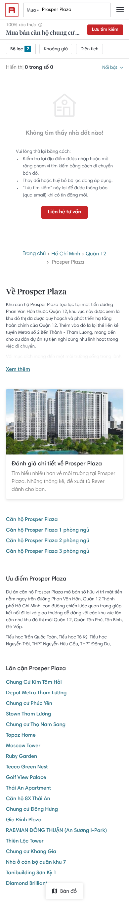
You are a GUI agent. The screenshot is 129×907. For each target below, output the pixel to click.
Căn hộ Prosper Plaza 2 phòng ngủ (47, 541)
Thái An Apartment (28, 788)
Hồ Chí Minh (65, 254)
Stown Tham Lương (28, 714)
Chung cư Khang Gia (31, 852)
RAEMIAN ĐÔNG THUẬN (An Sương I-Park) (56, 831)
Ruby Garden (21, 756)
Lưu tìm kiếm (105, 29)
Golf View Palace (26, 778)
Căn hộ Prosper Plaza (32, 520)
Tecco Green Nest (27, 767)
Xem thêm (18, 369)
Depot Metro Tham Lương (36, 693)
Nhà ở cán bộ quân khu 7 (36, 862)
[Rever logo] (12, 10)
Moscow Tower (23, 746)
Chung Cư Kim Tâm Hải (34, 682)
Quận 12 (96, 254)
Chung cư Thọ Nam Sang (35, 725)
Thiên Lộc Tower (25, 841)
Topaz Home (21, 735)
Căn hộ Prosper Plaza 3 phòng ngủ (47, 551)
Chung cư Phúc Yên (29, 704)
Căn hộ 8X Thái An (28, 799)
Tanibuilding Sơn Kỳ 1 (31, 873)
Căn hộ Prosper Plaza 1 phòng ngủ (47, 530)
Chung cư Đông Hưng (32, 809)
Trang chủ (34, 254)
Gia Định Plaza (23, 820)
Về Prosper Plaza (36, 292)
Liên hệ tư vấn (64, 212)
